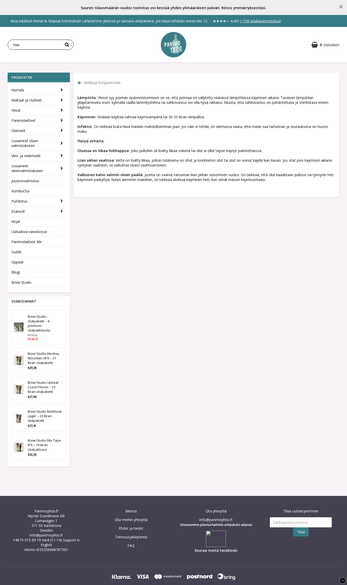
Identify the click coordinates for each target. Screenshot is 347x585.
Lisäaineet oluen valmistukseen (24, 143)
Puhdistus (19, 201)
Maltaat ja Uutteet (26, 100)
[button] (325, 44)
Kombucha (20, 191)
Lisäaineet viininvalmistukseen (27, 168)
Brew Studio (21, 282)
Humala (17, 90)
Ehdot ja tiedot (131, 528)
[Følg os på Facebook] (216, 545)
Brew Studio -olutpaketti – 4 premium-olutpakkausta (39, 323)
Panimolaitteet (23, 120)
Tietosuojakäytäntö (131, 536)
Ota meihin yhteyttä (131, 519)
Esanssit (18, 211)
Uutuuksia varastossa (29, 231)
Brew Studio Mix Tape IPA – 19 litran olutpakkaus (44, 445)
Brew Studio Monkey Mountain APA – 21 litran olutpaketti (43, 358)
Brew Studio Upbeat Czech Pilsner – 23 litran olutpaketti (43, 387)
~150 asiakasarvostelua (260, 21)
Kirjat (15, 221)
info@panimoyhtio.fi (46, 535)
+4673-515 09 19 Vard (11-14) (37, 540)
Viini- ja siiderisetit (26, 155)
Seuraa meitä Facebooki (216, 550)
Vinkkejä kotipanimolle (102, 82)
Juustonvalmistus (25, 180)
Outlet (16, 251)
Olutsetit (18, 130)
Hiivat (16, 110)
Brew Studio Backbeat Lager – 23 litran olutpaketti (44, 416)
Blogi (15, 272)
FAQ (131, 545)
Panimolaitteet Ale (26, 241)
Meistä (131, 511)
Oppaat (17, 262)
